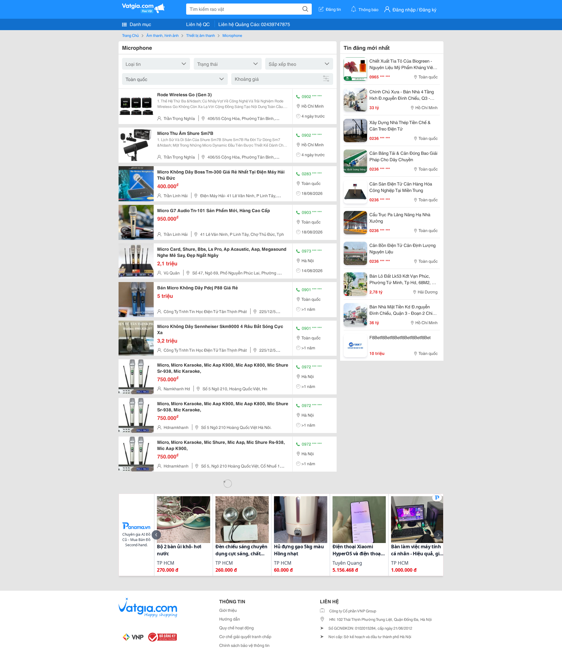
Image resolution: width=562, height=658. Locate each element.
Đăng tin (333, 9)
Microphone (232, 35)
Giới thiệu (228, 610)
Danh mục (139, 23)
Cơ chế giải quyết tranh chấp (245, 636)
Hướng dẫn (229, 619)
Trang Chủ (130, 35)
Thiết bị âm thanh (200, 35)
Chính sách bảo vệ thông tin (244, 645)
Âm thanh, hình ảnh (162, 35)
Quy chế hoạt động (236, 627)
